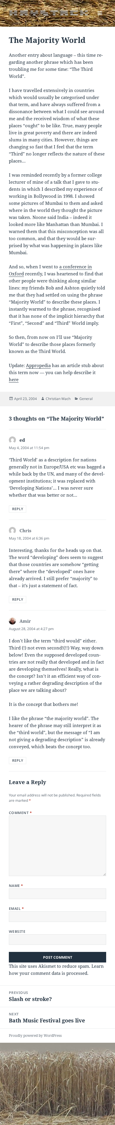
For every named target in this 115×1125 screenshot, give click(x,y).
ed (22, 440)
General (86, 398)
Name (16, 885)
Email (16, 908)
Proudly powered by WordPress (35, 1035)
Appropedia (38, 365)
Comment (20, 812)
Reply (17, 508)
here (14, 379)
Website (17, 931)
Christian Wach (58, 398)
